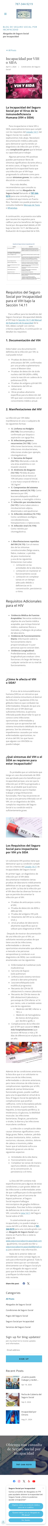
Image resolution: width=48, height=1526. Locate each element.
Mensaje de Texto (32, 205)
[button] (6, 13)
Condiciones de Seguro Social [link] (19, 1310)
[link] (24, 14)
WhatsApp (12, 208)
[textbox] (24, 1350)
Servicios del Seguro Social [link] (18, 1327)
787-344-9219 (24, 1464)
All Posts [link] (10, 1299)
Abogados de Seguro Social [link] (18, 1304)
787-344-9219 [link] (24, 4)
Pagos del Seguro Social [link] (17, 1315)
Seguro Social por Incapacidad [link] (20, 1321)
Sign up (24, 1359)
